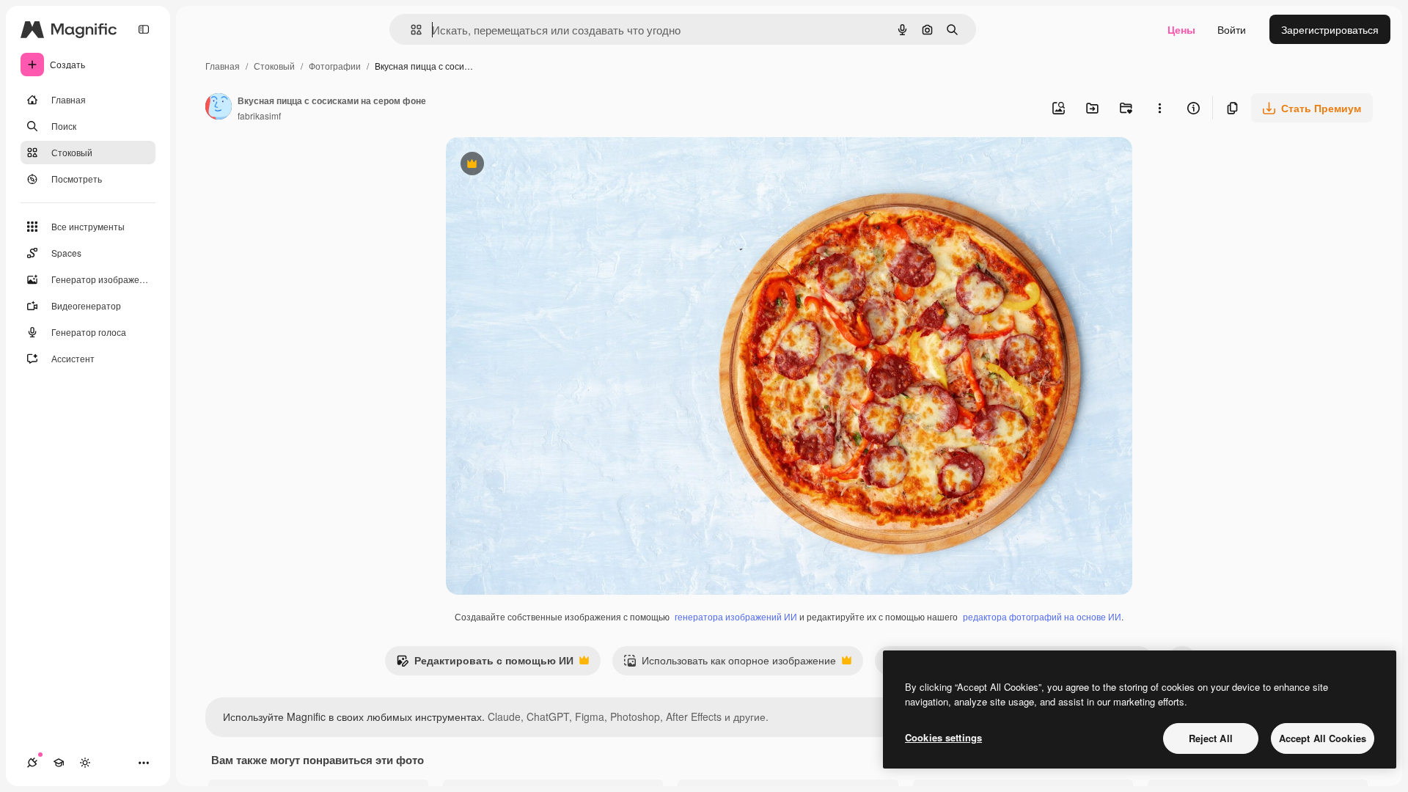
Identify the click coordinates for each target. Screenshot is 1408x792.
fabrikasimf (259, 115)
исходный (544, 165)
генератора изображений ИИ (736, 616)
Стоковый (274, 65)
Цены (1181, 29)
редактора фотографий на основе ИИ (1042, 616)
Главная (222, 65)
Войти (1231, 29)
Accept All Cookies (1322, 738)
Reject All (1211, 738)
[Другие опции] (1159, 107)
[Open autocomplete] (410, 29)
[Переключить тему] (85, 762)
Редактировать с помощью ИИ (484, 664)
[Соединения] (32, 762)
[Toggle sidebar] (143, 29)
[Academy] (58, 762)
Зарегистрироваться (1330, 29)
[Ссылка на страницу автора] (218, 107)
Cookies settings (943, 737)
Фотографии (335, 65)
